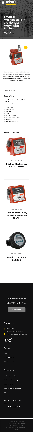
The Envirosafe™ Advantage (11, 380)
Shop (5, 392)
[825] (16, 240)
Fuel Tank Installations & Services (12, 388)
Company (6, 353)
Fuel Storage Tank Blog (10, 376)
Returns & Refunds (9, 357)
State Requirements (9, 362)
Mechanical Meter (13, 127)
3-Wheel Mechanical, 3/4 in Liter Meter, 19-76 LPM (16, 215)
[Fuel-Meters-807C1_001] (16, 146)
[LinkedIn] (6, 340)
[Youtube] (10, 340)
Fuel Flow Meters (10, 13)
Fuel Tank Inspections (9, 384)
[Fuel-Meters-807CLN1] (16, 194)
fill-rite (6, 127)
